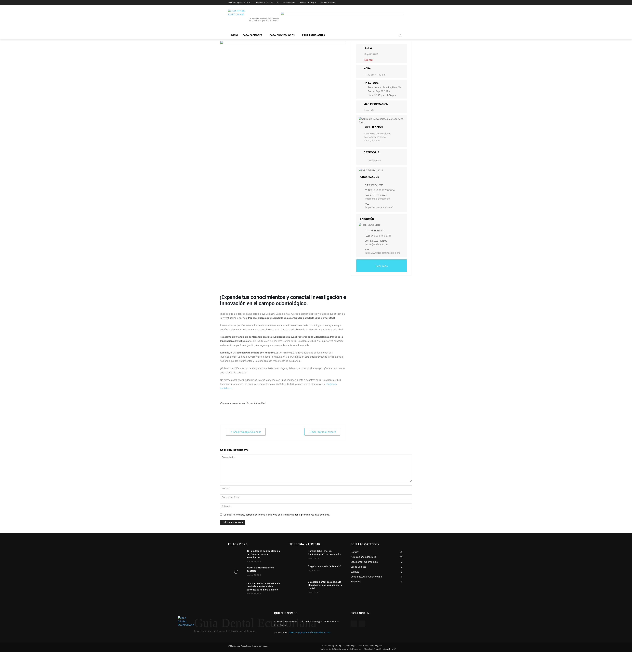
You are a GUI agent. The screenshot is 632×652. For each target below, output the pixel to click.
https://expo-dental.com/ (379, 207)
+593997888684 (385, 190)
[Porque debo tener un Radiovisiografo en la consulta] (297, 555)
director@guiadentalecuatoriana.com (309, 632)
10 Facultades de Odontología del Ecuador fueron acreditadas (263, 554)
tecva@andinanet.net (376, 244)
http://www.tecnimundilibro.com (382, 252)
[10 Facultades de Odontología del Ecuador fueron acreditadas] (236, 555)
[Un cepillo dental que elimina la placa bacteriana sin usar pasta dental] (297, 586)
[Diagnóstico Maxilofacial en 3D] (297, 570)
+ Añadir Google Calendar (246, 431)
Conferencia (374, 160)
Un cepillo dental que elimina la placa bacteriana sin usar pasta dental (325, 585)
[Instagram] (388, 2)
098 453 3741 (383, 235)
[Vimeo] (397, 2)
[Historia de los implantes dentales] (236, 571)
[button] (400, 35)
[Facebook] (384, 2)
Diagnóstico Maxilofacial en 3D (324, 566)
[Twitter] (393, 2)
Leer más (369, 110)
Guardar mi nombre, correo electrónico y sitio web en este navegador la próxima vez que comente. (277, 514)
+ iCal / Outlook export (322, 431)
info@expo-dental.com (377, 198)
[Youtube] (402, 2)
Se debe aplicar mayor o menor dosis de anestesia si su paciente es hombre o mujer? (263, 586)
